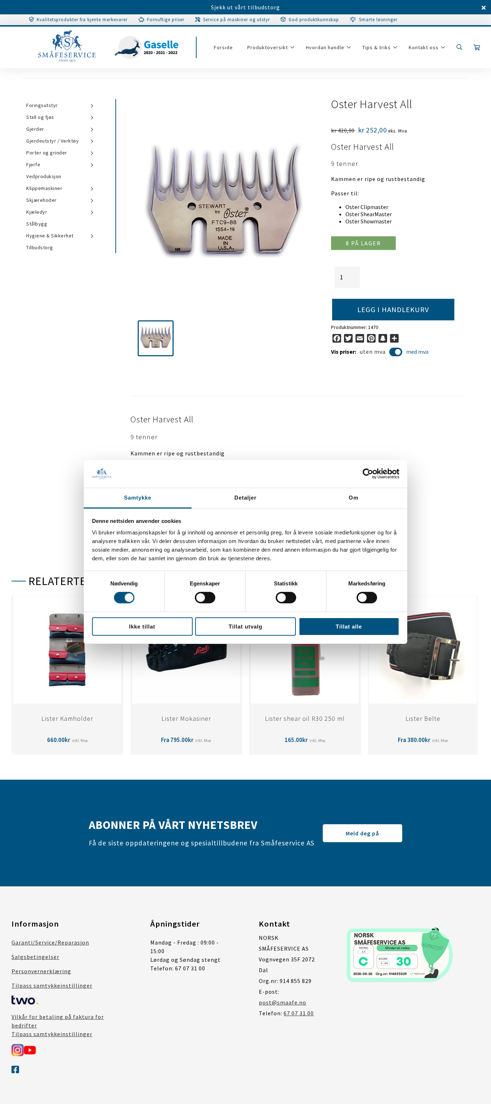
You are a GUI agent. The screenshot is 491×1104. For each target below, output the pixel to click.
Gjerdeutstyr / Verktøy (52, 141)
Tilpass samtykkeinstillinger (52, 985)
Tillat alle (349, 626)
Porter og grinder (46, 152)
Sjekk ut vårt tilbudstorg (245, 7)
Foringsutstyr (42, 105)
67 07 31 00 (299, 1013)
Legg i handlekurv (393, 309)
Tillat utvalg (245, 626)
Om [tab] (353, 498)
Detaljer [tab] (245, 498)
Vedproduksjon (43, 176)
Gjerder (35, 129)
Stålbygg (36, 224)
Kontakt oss (424, 47)
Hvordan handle (325, 47)
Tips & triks (376, 47)
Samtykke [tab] (137, 498)
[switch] (205, 597)
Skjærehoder (41, 200)
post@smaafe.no (282, 1002)
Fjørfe (33, 164)
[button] (156, 338)
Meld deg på (362, 833)
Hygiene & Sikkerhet (50, 235)
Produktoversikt (267, 47)
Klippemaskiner (44, 188)
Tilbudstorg (39, 247)
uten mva (373, 351)
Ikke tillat (142, 626)
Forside (223, 47)
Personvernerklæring (41, 971)
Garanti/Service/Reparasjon (50, 942)
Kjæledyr (36, 212)
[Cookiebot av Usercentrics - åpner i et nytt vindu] (367, 473)
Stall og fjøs (40, 117)
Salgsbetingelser (35, 956)
